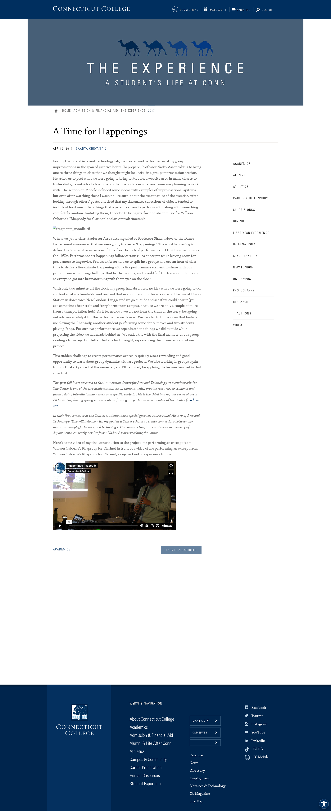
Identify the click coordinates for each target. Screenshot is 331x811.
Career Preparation (146, 767)
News (194, 763)
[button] (205, 742)
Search (267, 10)
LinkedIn (258, 740)
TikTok (258, 749)
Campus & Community (148, 759)
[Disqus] (127, 615)
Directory (197, 770)
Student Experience (146, 783)
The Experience (133, 110)
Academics (62, 549)
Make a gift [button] (201, 720)
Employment (200, 778)
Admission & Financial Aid (96, 110)
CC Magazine (200, 793)
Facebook (258, 707)
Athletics (137, 751)
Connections (189, 10)
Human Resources (145, 775)
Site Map (196, 801)
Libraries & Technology (207, 786)
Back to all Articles (181, 550)
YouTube (258, 732)
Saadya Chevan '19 (91, 148)
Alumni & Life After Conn (150, 743)
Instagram (259, 724)
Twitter (257, 716)
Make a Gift (218, 10)
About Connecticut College (152, 719)
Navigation (243, 10)
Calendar (197, 755)
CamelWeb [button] (200, 732)
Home (57, 111)
